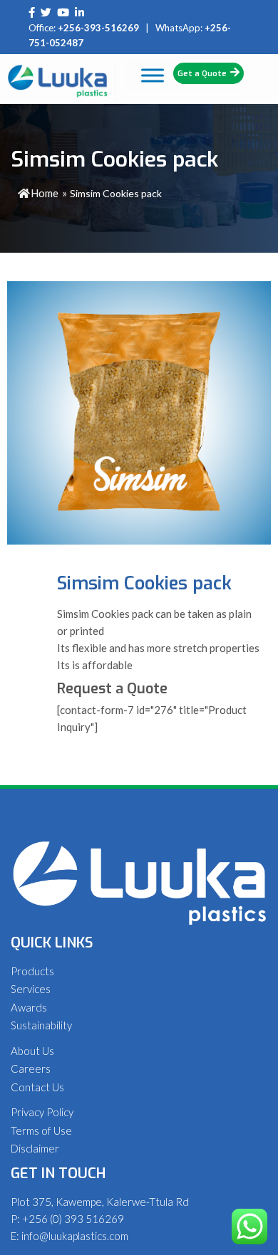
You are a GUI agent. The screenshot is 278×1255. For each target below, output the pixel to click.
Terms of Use (41, 1130)
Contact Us (37, 1087)
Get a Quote (202, 73)
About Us (32, 1050)
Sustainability (41, 1025)
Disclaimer (35, 1148)
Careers (31, 1068)
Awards (29, 1007)
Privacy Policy (42, 1112)
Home (44, 193)
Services (31, 988)
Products (32, 971)
